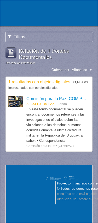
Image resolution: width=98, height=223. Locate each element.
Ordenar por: (60, 70)
